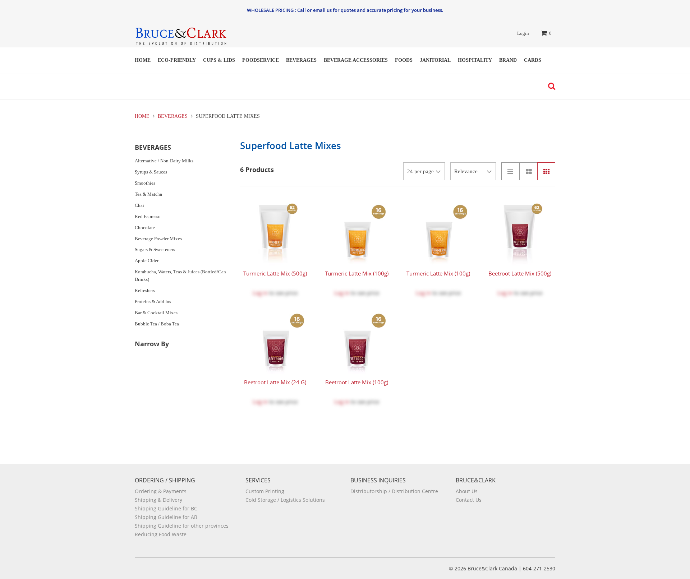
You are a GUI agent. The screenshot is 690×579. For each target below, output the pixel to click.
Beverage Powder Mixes (158, 238)
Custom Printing (264, 491)
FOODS (404, 60)
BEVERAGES (301, 60)
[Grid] (546, 171)
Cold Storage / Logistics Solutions (285, 499)
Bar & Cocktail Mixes (156, 312)
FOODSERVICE (260, 60)
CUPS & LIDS (219, 60)
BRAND (508, 60)
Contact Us (469, 499)
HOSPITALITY (475, 60)
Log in (260, 292)
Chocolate (145, 227)
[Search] (549, 86)
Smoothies (145, 183)
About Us (467, 491)
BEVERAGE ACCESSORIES (356, 60)
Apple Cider (146, 260)
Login (523, 33)
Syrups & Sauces (151, 172)
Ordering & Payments (161, 491)
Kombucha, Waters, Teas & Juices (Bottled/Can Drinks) (180, 275)
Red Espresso (148, 216)
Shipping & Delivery (158, 499)
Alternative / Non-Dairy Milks (164, 160)
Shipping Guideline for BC (166, 508)
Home (143, 60)
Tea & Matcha (148, 194)
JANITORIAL (435, 60)
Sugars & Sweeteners (155, 249)
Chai (139, 205)
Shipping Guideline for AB (166, 517)
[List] (510, 171)
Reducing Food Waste (161, 534)
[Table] (528, 171)
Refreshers (145, 290)
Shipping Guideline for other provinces (182, 525)
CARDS (532, 60)
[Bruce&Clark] (180, 34)
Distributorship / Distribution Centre (394, 491)
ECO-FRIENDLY (177, 60)
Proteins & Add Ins (153, 301)
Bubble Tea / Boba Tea (157, 323)
